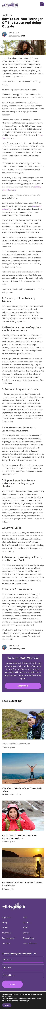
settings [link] (26, 1001)
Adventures (6, 933)
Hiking (4, 922)
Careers (26, 933)
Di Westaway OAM (17, 36)
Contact (26, 922)
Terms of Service (30, 943)
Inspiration (7, 15)
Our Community (8, 938)
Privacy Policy (28, 938)
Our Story (6, 943)
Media (25, 927)
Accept (7, 1005)
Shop (25, 917)
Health (4, 927)
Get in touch (23, 685)
